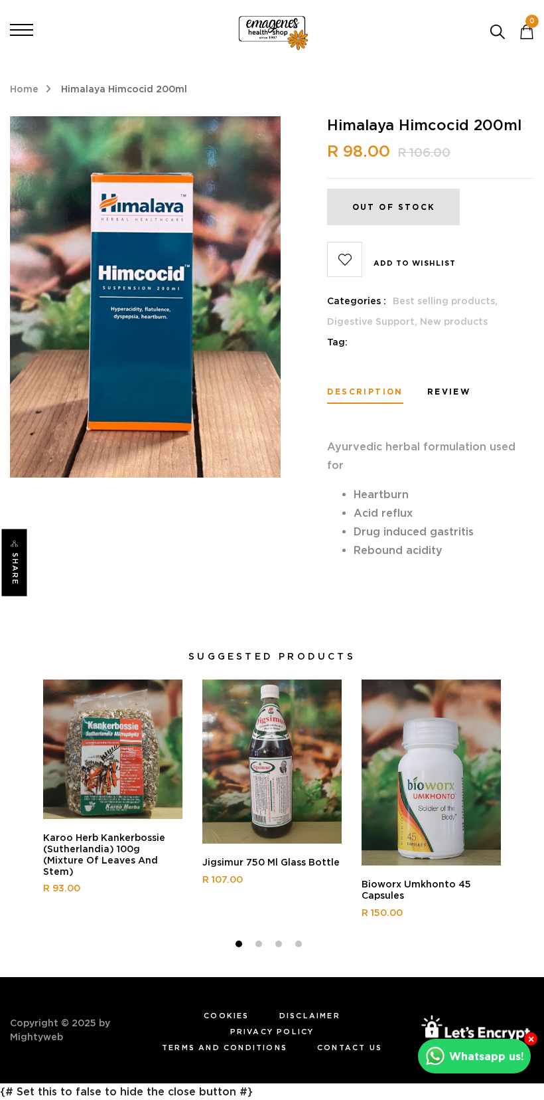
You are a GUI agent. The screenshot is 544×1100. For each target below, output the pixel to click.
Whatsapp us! (486, 1056)
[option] (112, 793)
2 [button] (260, 946)
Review (448, 392)
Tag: (337, 342)
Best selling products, (445, 301)
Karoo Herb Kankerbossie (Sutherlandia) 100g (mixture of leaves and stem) (104, 854)
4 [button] (300, 946)
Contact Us (349, 1048)
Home (24, 89)
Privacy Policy (272, 1032)
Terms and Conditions (224, 1048)
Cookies (226, 1016)
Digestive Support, (373, 321)
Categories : (356, 301)
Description (365, 392)
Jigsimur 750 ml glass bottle (271, 862)
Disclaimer (309, 1016)
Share (15, 569)
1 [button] (240, 946)
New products (454, 321)
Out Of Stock (393, 207)
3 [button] (280, 946)
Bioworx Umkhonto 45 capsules (416, 890)
